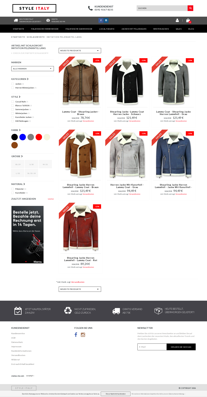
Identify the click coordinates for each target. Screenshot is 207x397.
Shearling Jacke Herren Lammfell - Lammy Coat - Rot (80, 259)
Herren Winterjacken (25, 88)
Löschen (51, 199)
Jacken (19, 84)
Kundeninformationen (21, 351)
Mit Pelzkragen (23, 121)
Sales (179, 29)
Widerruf (15, 359)
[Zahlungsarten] (30, 376)
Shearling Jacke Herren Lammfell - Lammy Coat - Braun (81, 186)
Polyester (20, 189)
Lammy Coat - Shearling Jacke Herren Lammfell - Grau (173, 113)
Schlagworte (36, 37)
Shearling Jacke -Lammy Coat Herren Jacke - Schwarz (127, 113)
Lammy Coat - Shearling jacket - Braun (80, 113)
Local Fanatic (107, 29)
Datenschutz (17, 342)
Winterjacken (161, 29)
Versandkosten (88, 121)
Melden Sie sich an (181, 347)
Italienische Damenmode (79, 29)
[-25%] (80, 81)
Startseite (18, 29)
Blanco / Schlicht (23, 105)
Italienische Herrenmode (45, 29)
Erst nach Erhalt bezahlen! (22, 364)
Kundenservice (18, 333)
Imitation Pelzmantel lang (64, 37)
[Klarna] (32, 234)
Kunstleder (21, 193)
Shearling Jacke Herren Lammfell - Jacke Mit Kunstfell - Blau (173, 186)
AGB (13, 338)
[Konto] (177, 21)
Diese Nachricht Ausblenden (115, 394)
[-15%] (80, 227)
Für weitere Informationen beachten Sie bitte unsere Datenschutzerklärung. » (158, 394)
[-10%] (127, 81)
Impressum (16, 346)
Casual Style (21, 102)
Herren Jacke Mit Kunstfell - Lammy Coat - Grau (127, 186)
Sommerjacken (23, 109)
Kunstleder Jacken (24, 117)
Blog (191, 29)
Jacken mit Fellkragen (134, 29)
